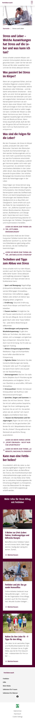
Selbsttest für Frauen (10, 689)
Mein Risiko (7, 686)
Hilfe (4, 682)
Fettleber (6, 679)
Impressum (17, 714)
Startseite (6, 29)
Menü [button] (32, 3)
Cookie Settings (17, 717)
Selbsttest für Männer (10, 693)
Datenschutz (17, 711)
